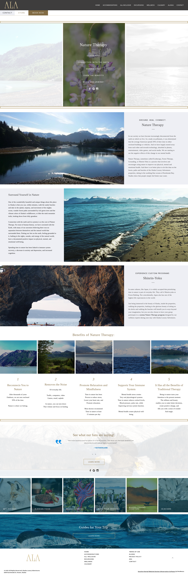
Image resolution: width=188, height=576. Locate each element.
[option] (94, 445)
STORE (21, 13)
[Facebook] (90, 572)
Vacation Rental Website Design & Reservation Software (156, 571)
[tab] (93, 454)
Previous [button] (52, 446)
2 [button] (95, 454)
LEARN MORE (94, 462)
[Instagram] (98, 572)
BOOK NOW (38, 13)
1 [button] (93, 454)
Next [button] (135, 446)
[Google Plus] (94, 572)
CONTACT (7, 13)
